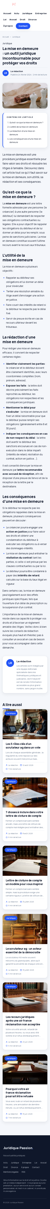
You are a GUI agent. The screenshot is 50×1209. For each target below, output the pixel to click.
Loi (4, 19)
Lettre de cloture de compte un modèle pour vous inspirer (24, 882)
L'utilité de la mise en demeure (23, 126)
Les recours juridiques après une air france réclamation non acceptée (23, 1020)
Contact (23, 25)
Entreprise (41, 13)
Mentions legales (10, 1172)
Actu (16, 13)
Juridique (27, 13)
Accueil (7, 13)
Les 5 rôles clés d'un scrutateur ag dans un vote (23, 745)
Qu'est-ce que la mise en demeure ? (26, 122)
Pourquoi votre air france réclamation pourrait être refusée (19, 1092)
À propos (8, 25)
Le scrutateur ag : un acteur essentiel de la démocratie (24, 950)
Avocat (13, 19)
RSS (23, 1172)
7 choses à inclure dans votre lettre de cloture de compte (24, 814)
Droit (22, 19)
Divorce (32, 19)
